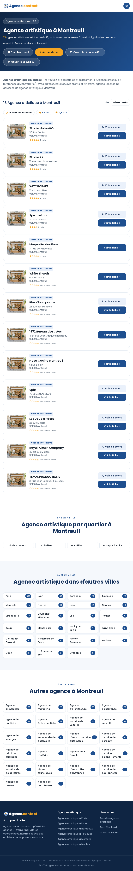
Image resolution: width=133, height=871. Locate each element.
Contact (107, 860)
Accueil (7, 43)
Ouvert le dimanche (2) (87, 52)
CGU (44, 860)
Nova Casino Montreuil (46, 361)
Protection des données (77, 860)
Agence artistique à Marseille (74, 839)
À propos (96, 860)
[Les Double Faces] (16, 422)
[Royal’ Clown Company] (16, 451)
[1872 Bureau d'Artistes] (16, 335)
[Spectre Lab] (16, 218)
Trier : (107, 102)
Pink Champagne (42, 302)
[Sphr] (16, 393)
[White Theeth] (16, 277)
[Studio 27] (16, 160)
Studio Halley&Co (42, 128)
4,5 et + (63, 112)
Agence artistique (24, 43)
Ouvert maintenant (20, 112)
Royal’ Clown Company (46, 448)
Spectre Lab (38, 215)
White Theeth (39, 273)
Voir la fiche (111, 135)
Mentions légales (31, 860)
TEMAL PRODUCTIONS (44, 477)
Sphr (32, 390)
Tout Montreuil (20, 52)
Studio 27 (36, 157)
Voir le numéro (113, 127)
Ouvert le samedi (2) (23, 61)
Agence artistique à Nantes (74, 844)
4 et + (45, 112)
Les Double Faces (41, 419)
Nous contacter (109, 832)
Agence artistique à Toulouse (75, 833)
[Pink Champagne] (16, 306)
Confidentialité (55, 860)
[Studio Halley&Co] (16, 131)
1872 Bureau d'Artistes (45, 331)
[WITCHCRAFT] (16, 190)
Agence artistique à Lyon (72, 823)
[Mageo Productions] (16, 248)
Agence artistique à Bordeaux (75, 828)
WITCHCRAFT (38, 186)
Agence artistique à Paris (72, 818)
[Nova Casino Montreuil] (16, 364)
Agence (23, 5)
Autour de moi (50, 52)
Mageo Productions (43, 244)
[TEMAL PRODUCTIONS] (16, 480)
